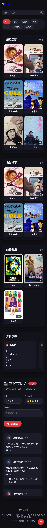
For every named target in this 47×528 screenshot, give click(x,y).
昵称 (5, 396)
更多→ (40, 40)
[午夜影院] (23, 5)
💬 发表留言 (12, 424)
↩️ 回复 (8, 450)
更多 (41, 163)
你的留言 (7, 407)
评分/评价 (28, 396)
